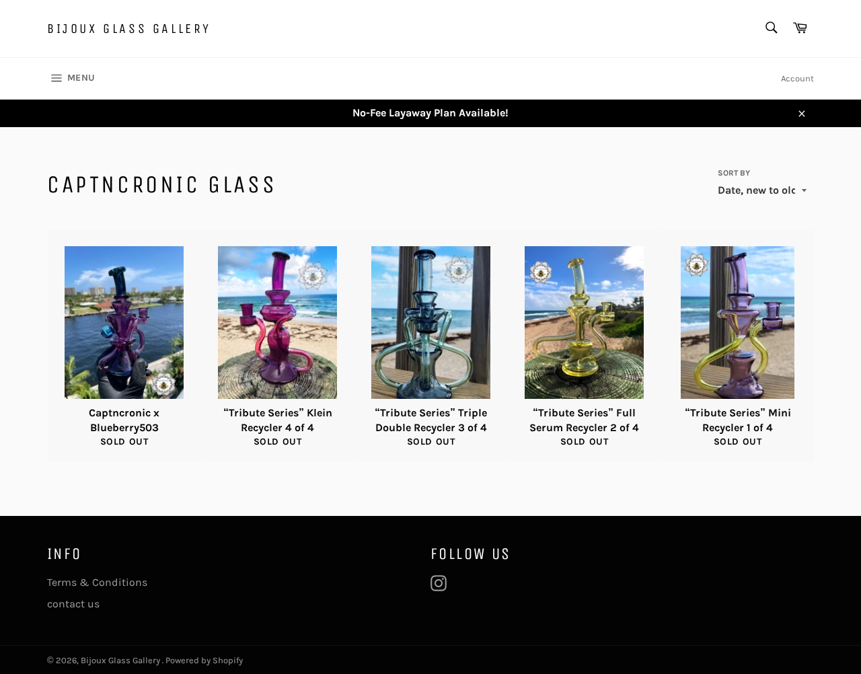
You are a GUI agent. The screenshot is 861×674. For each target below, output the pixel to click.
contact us (73, 603)
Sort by (734, 173)
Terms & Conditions (97, 582)
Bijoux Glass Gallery (129, 28)
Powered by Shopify (204, 660)
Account (797, 78)
